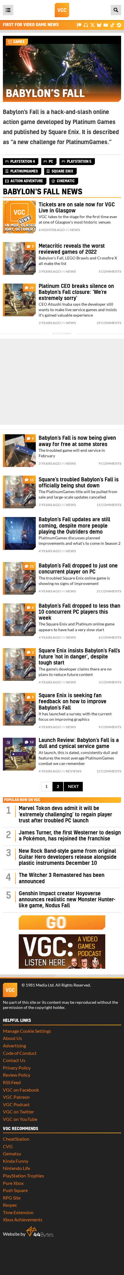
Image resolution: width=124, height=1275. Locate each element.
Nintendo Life (16, 1168)
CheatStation (16, 1139)
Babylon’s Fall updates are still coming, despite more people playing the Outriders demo (74, 525)
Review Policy (16, 1075)
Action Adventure (26, 181)
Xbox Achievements (22, 1219)
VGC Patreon (16, 1097)
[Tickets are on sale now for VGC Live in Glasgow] (19, 217)
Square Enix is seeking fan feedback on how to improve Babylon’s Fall (72, 701)
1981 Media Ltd (40, 985)
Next (73, 786)
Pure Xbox (13, 1183)
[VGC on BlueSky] (99, 25)
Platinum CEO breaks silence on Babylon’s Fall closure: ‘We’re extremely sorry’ (76, 292)
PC (51, 161)
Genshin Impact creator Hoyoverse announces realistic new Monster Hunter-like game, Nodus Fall (67, 899)
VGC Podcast (16, 1104)
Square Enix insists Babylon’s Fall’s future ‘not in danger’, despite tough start (79, 657)
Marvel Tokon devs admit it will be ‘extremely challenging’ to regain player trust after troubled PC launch (65, 814)
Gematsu (12, 1153)
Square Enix (63, 132)
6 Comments (110, 637)
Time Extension (18, 1212)
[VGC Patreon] (79, 25)
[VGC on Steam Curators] (119, 25)
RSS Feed (12, 1082)
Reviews (73, 771)
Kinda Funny (15, 1161)
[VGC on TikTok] (112, 25)
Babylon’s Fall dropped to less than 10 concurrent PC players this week (79, 612)
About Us (12, 1038)
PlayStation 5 (79, 161)
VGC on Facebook (21, 1089)
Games (19, 42)
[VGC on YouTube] (106, 25)
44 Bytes (39, 1232)
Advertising (14, 1045)
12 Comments (109, 771)
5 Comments (110, 271)
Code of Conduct (20, 1053)
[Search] (116, 10)
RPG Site (11, 1197)
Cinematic (66, 181)
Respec (10, 1205)
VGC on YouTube (20, 1119)
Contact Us (14, 1060)
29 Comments (109, 323)
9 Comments (110, 463)
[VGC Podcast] (86, 25)
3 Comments (110, 682)
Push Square (15, 1190)
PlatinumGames (87, 142)
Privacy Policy (17, 1067)
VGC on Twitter (18, 1111)
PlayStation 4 (22, 161)
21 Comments (109, 591)
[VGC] (62, 10)
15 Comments (109, 505)
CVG (8, 1146)
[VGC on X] (92, 25)
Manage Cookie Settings (27, 1031)
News (75, 230)
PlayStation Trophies (23, 1175)
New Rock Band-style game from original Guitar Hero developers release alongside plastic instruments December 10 (68, 857)
